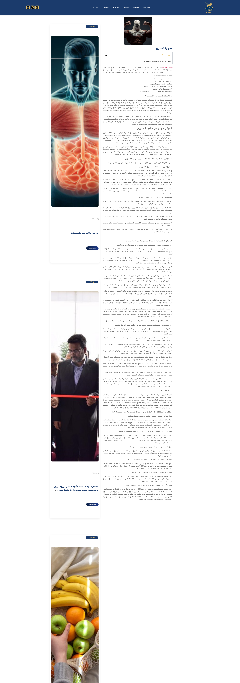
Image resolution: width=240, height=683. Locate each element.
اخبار (91, 282)
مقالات (117, 7)
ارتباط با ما (96, 7)
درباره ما (106, 7)
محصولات (136, 7)
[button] (106, 55)
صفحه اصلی (146, 7)
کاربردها (126, 7)
